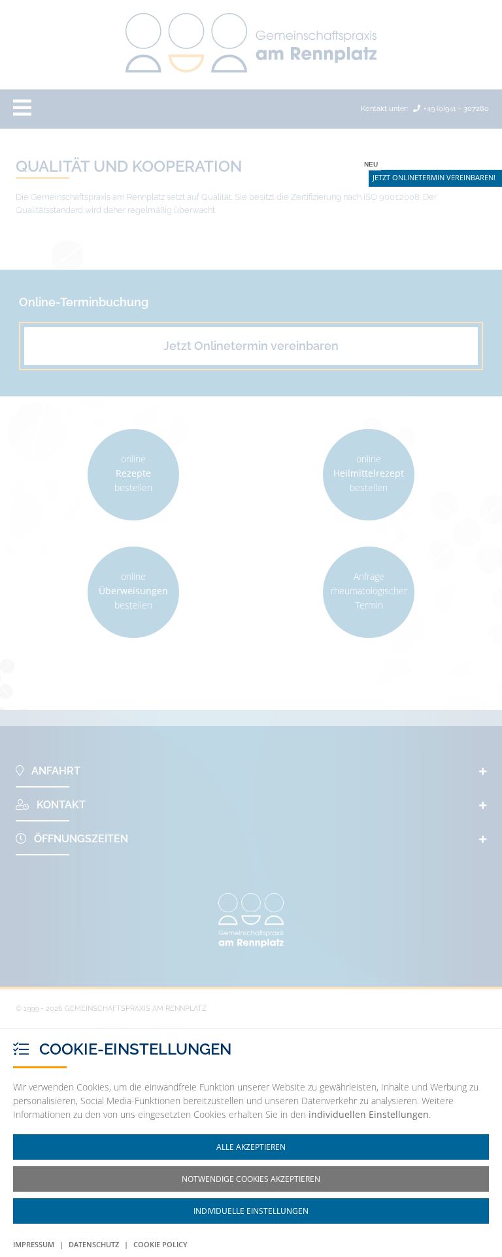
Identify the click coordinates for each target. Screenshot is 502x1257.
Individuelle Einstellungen (251, 1211)
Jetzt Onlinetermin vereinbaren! (434, 177)
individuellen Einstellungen (369, 1114)
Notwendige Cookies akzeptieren (251, 1179)
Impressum (33, 1244)
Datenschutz (94, 1244)
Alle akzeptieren (251, 1147)
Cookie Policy (160, 1244)
